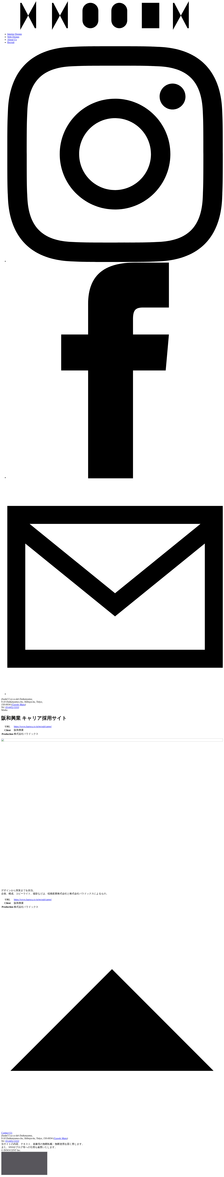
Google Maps (18, 704)
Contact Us (6, 1133)
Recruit (10, 42)
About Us (12, 39)
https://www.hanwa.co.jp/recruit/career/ (33, 726)
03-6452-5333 (12, 707)
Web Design (13, 37)
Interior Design (14, 34)
